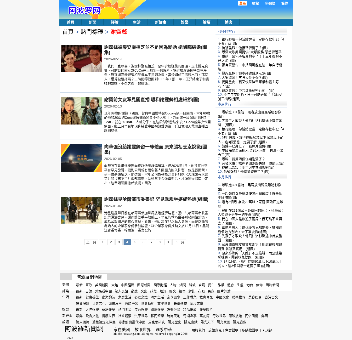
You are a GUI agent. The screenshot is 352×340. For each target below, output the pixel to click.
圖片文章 (196, 303)
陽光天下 (207, 322)
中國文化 (222, 297)
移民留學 (157, 316)
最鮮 (79, 316)
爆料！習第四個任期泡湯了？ (243, 159)
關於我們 (198, 330)
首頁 (70, 22)
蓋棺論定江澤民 (104, 322)
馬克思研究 (156, 322)
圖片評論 (224, 291)
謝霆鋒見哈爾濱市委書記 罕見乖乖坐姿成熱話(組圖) (156, 199)
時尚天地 (173, 316)
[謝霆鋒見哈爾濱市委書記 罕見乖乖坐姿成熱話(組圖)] (81, 211)
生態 (240, 285)
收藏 (255, 3)
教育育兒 (206, 297)
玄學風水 (173, 297)
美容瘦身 (255, 297)
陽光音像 (239, 322)
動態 (134, 291)
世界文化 (99, 303)
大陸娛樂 (92, 310)
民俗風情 (251, 316)
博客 (229, 22)
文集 (144, 291)
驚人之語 (121, 291)
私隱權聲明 (250, 330)
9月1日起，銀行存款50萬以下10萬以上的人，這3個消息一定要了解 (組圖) (251, 140)
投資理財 (82, 303)
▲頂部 (267, 330)
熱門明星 (124, 310)
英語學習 (131, 303)
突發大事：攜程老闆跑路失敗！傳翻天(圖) (253, 163)
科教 (192, 285)
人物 (173, 285)
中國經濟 (127, 285)
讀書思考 (115, 303)
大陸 (114, 285)
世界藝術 (147, 303)
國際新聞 (144, 285)
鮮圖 (264, 316)
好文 (172, 291)
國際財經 (160, 285)
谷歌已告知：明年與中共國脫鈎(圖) (248, 167)
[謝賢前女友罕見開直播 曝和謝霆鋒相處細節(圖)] (81, 111)
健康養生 (92, 297)
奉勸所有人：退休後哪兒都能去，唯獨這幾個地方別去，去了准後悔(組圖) (250, 230)
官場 (202, 285)
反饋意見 (215, 330)
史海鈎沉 (108, 297)
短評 (163, 291)
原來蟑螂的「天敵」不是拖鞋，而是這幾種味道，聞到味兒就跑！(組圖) (250, 255)
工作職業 (190, 297)
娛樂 (184, 22)
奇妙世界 (219, 316)
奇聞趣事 (190, 316)
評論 (115, 22)
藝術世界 (238, 297)
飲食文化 (92, 316)
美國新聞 (101, 285)
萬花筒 (204, 316)
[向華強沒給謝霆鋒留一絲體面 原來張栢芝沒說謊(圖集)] (81, 158)
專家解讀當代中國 (132, 322)
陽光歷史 (174, 322)
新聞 (93, 22)
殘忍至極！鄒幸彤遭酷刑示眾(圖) (246, 73)
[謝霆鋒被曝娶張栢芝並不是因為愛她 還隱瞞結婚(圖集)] (81, 59)
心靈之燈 (141, 297)
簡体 (284, 3)
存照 (201, 291)
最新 (79, 285)
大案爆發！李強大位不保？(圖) (245, 77)
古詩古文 (271, 297)
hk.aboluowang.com (127, 333)
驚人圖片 (82, 322)
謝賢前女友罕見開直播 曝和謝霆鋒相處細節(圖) (151, 99)
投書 (182, 291)
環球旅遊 (235, 316)
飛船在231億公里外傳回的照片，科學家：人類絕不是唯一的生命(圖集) (251, 212)
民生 (211, 285)
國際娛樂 (157, 310)
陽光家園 (223, 322)
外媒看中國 (103, 291)
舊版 (242, 3)
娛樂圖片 (206, 310)
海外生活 (157, 297)
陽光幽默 (191, 322)
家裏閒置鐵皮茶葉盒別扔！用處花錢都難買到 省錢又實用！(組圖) (250, 247)
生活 (137, 22)
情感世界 (108, 316)
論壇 (206, 22)
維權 (221, 285)
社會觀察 (124, 316)
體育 (230, 285)
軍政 (88, 285)
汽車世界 (141, 316)
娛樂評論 (173, 310)
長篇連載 (180, 303)
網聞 (182, 285)
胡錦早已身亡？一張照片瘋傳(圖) (246, 146)
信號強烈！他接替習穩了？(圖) (245, 48)
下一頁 (179, 242)
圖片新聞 (272, 285)
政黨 (153, 291)
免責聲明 (231, 330)
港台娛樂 (141, 310)
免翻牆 (270, 3)
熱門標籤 (91, 31)
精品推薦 (190, 310)
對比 (191, 291)
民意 (211, 291)
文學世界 (164, 303)
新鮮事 (160, 22)
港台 (249, 285)
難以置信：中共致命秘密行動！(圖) (248, 90)
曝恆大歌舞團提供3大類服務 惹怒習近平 (252, 52)
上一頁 (91, 242)
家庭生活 (124, 297)
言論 (88, 291)
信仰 (259, 285)
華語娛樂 (108, 310)
